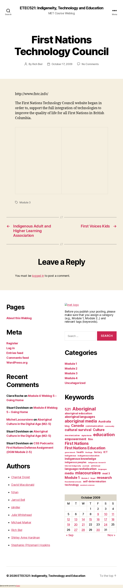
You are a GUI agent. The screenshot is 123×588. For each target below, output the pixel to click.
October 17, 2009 (62, 64)
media (69, 473)
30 (98, 529)
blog (67, 426)
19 (68, 524)
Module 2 (71, 368)
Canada (77, 425)
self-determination (94, 481)
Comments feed (17, 357)
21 (83, 524)
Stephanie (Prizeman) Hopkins (30, 545)
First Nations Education (85, 448)
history (98, 452)
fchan (14, 492)
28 (83, 529)
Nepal (92, 478)
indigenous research (97, 463)
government (70, 452)
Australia (104, 421)
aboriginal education (78, 413)
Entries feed (14, 353)
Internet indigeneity (73, 466)
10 (105, 514)
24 (105, 524)
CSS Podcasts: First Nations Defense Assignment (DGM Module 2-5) (30, 448)
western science (87, 485)
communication (94, 426)
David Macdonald (22, 484)
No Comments (90, 64)
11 (113, 514)
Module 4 (71, 378)
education (104, 434)
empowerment (75, 439)
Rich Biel (37, 64)
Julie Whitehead (21, 515)
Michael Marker (21, 522)
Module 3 (25, 202)
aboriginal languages (80, 417)
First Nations (77, 443)
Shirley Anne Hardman (25, 537)
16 (98, 519)
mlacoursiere (88, 472)
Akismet (18, 586)
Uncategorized (75, 383)
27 (75, 529)
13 (75, 519)
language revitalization (81, 468)
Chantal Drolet (20, 477)
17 (105, 519)
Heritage (88, 452)
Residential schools (73, 482)
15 (90, 519)
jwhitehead (95, 466)
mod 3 (106, 473)
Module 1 (71, 363)
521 (68, 409)
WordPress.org (17, 362)
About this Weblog (19, 318)
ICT (105, 452)
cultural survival (78, 430)
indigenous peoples (75, 462)
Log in (10, 348)
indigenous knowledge (80, 458)
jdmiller (15, 507)
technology (72, 484)
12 (68, 519)
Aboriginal (84, 409)
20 (76, 524)
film (90, 439)
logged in (38, 275)
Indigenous (70, 455)
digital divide (86, 436)
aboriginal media (81, 421)
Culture (98, 430)
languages (102, 469)
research (104, 477)
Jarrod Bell (18, 499)
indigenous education (88, 455)
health (80, 452)
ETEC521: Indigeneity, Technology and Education (61, 8)
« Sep (70, 535)
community (109, 426)
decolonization (72, 435)
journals (85, 466)
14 (83, 519)
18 (112, 519)
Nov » (111, 535)
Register (12, 343)
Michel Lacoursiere (19, 419)
